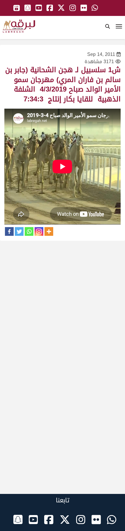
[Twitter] (19, 231)
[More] (48, 231)
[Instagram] (39, 231)
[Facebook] (9, 231)
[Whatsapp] (29, 231)
